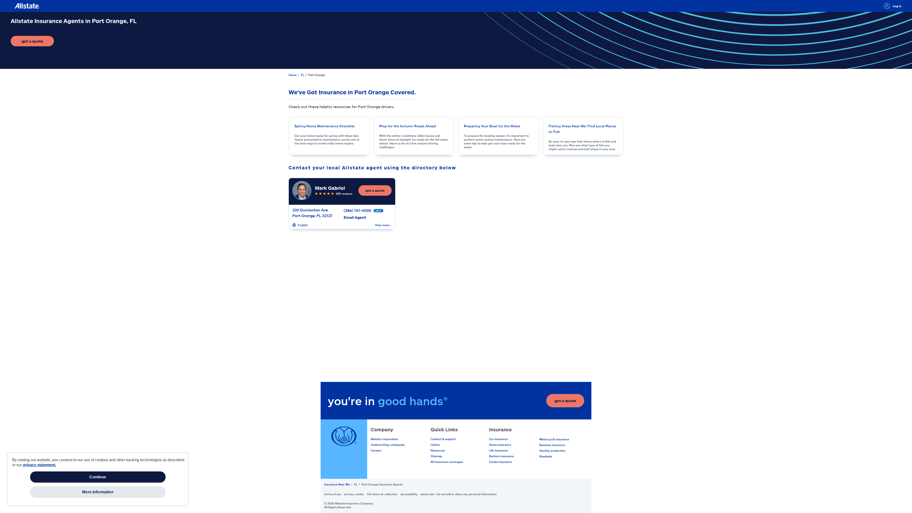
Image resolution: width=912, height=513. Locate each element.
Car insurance (498, 439)
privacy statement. (39, 465)
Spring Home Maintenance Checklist (324, 126)
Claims (435, 444)
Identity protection (552, 450)
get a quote (38, 42)
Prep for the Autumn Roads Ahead (407, 126)
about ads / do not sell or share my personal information (458, 494)
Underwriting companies (388, 444)
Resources (438, 450)
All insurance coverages (447, 461)
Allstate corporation (384, 439)
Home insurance (500, 444)
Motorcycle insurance (554, 439)
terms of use (332, 494)
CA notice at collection (382, 494)
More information (98, 492)
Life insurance (498, 450)
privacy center (354, 494)
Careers (376, 450)
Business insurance (552, 444)
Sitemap (436, 456)
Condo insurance (500, 461)
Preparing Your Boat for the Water (492, 126)
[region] (98, 479)
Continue (97, 477)
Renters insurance (501, 456)
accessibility (409, 494)
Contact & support (443, 439)
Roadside (545, 456)
